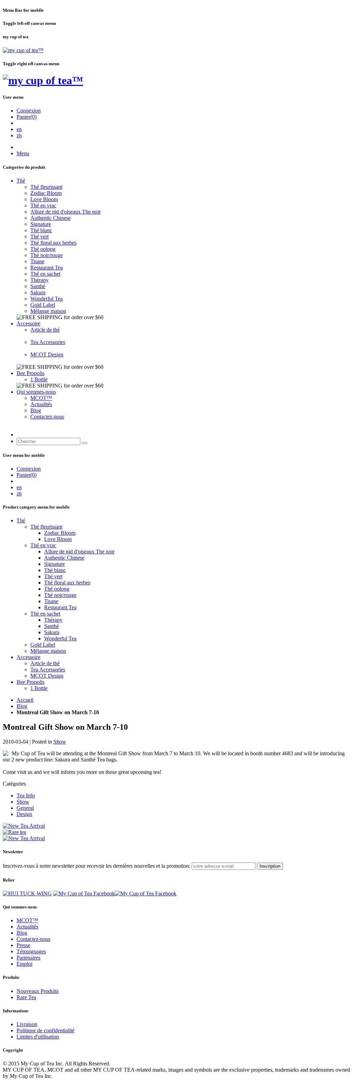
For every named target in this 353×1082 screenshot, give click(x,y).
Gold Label (42, 305)
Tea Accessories (47, 342)
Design (24, 814)
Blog (35, 410)
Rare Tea (26, 997)
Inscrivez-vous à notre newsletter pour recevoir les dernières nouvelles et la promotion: (96, 866)
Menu (23, 153)
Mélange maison (48, 311)
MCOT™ (41, 398)
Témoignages (31, 951)
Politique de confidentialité (45, 1030)
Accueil (25, 700)
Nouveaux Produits (38, 991)
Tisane (37, 261)
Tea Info (26, 795)
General (25, 808)
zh (19, 135)
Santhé (37, 286)
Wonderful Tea (46, 299)
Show (59, 742)
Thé (21, 181)
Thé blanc (41, 230)
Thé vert (39, 236)
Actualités (41, 404)
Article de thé (45, 330)
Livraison (27, 1024)
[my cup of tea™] (23, 50)
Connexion (29, 111)
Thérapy (39, 280)
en (19, 129)
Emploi (24, 964)
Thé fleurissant (46, 187)
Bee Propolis (30, 373)
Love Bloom (44, 199)
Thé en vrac (43, 205)
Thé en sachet (45, 274)
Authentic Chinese (50, 218)
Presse (23, 945)
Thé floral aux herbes (53, 243)
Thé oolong (43, 249)
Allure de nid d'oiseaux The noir (65, 212)
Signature (40, 224)
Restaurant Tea (46, 267)
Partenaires (28, 958)
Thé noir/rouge (46, 255)
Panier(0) (27, 117)
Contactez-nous (47, 417)
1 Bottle (39, 379)
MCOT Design (46, 354)
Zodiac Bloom (46, 193)
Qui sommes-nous (36, 392)
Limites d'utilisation (38, 1037)
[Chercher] (84, 443)
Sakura (38, 292)
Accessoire (28, 323)
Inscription (270, 866)
